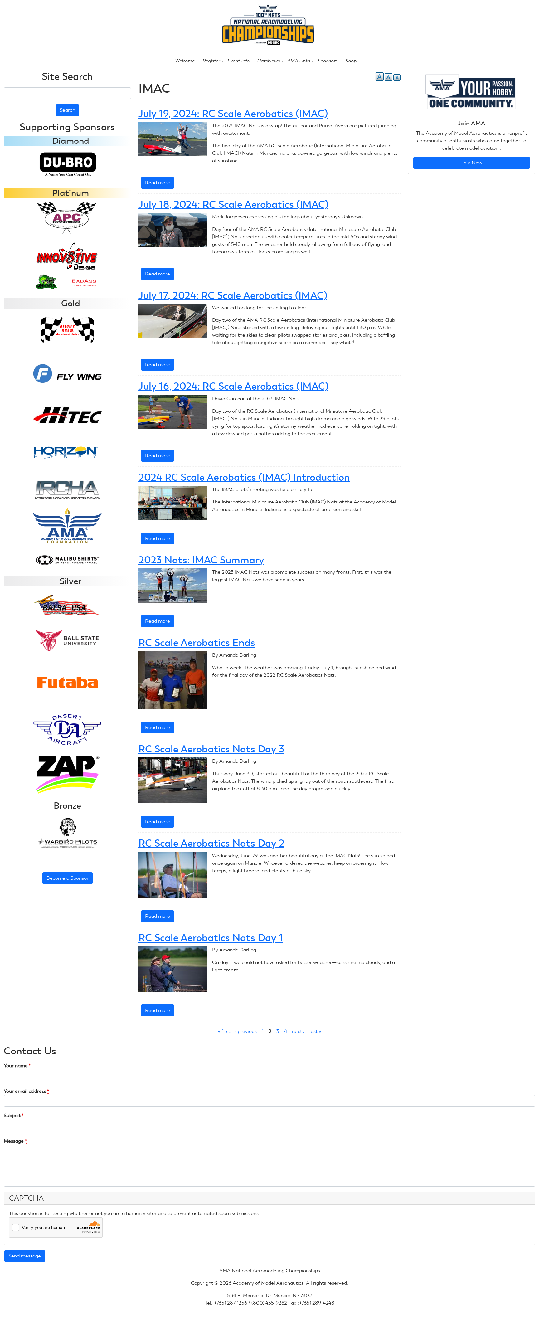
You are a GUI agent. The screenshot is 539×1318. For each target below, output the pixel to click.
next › (298, 1031)
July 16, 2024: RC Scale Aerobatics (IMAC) (233, 386)
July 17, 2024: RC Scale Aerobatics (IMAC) (232, 295)
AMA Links (298, 61)
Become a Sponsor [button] (67, 878)
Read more (159, 184)
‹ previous (246, 1031)
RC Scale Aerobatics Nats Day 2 (211, 843)
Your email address (26, 1091)
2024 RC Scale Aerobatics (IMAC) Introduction (244, 477)
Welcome (185, 61)
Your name (17, 1065)
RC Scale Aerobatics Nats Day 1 (210, 938)
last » (315, 1031)
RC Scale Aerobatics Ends (196, 643)
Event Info (238, 61)
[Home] (266, 25)
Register (211, 61)
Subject (14, 1115)
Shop (351, 61)
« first (224, 1031)
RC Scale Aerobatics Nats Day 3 (211, 749)
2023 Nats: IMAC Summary (201, 560)
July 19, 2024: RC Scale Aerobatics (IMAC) (233, 113)
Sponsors (327, 61)
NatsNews (268, 61)
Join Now (471, 163)
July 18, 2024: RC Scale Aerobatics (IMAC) (233, 204)
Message (15, 1141)
